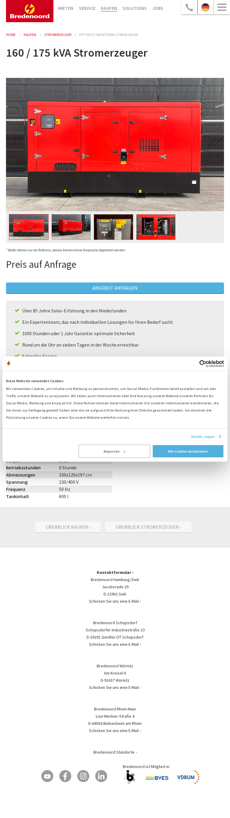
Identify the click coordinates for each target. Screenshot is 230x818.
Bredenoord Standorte (113, 752)
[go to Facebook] (65, 776)
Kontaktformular (114, 572)
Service (87, 8)
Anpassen (111, 451)
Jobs (157, 8)
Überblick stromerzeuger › (148, 527)
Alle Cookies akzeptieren (188, 451)
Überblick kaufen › (68, 527)
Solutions (134, 8)
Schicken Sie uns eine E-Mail (114, 601)
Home (11, 34)
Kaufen (109, 8)
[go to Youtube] (47, 776)
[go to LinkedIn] (101, 776)
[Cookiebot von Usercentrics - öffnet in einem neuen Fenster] (198, 363)
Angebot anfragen (115, 288)
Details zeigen (203, 436)
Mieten (65, 8)
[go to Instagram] (83, 776)
